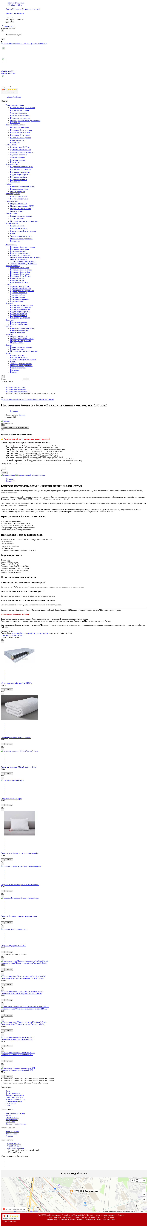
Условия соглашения (14, 1101)
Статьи (8, 1106)
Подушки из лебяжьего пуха (21, 167)
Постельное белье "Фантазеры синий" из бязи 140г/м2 (22, 978)
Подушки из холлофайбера (20, 169)
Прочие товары (12, 223)
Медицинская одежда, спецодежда (23, 221)
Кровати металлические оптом (22, 186)
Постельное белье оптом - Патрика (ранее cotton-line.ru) (25, 1083)
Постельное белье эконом (20, 135)
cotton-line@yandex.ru (15, 1148)
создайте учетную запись (38, 633)
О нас (8, 1091)
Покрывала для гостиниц (20, 118)
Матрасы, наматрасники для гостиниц (25, 121)
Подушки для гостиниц (19, 110)
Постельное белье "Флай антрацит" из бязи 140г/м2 (21, 994)
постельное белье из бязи (13, 635)
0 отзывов (14, 411)
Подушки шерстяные (18, 180)
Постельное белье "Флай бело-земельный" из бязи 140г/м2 (24, 1009)
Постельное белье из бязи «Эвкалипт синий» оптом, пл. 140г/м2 (28, 1079)
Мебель (8, 184)
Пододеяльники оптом (19, 282)
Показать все (15, 123)
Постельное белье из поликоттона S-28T (17, 1055)
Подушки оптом (12, 164)
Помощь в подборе (37, 475)
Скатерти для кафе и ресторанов (23, 231)
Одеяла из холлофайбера (19, 147)
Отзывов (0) (10, 481)
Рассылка (9, 1136)
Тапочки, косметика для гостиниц (23, 264)
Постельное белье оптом (96, 1215)
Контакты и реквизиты (15, 1095)
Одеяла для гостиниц (18, 113)
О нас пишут (11, 1103)
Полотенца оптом (13, 194)
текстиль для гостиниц (105, 1217)
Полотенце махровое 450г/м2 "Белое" (16, 738)
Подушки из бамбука (18, 177)
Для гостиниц (11, 245)
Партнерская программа (15, 1113)
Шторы (13, 234)
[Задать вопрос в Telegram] (3, 51)
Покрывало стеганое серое (11, 799)
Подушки (9, 303)
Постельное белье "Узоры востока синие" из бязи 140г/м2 (23, 963)
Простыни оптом (17, 280)
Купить (4, 473)
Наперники (14, 370)
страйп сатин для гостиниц (84, 1217)
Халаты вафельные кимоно (21, 216)
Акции (8, 1115)
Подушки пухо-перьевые (20, 174)
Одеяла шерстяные (17, 160)
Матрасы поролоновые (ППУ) (22, 206)
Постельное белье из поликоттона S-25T (17, 1039)
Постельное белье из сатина (21, 130)
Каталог (4, 101)
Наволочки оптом (17, 140)
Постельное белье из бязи (20, 133)
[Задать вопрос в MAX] (3, 49)
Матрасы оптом (12, 201)
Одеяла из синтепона (18, 155)
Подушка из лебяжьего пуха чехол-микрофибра (19, 853)
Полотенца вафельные (19, 199)
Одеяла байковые (17, 301)
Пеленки (13, 372)
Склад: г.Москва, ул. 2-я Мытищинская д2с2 (23, 9)
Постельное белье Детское (20, 138)
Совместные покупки (14, 1097)
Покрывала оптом (17, 226)
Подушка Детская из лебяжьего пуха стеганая (19, 916)
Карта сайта (10, 1122)
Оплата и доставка (13, 1093)
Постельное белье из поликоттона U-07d (17, 1070)
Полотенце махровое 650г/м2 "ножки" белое (18, 767)
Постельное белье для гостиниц (22, 108)
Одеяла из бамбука (17, 157)
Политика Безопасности (15, 1099)
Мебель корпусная (17, 192)
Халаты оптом (11, 213)
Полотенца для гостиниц (20, 115)
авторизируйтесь (17, 633)
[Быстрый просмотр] (2, 641)
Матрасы (9, 334)
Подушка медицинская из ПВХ (13, 946)
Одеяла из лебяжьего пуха (20, 150)
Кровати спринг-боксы (19, 189)
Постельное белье (13, 266)
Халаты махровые (17, 219)
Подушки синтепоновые (20, 172)
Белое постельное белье (19, 127)
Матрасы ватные (16, 211)
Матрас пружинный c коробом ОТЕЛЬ (16, 683)
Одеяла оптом (11, 144)
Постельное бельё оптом (15, 125)
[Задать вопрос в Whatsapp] (3, 54)
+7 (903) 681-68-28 (8, 73)
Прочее (8, 353)
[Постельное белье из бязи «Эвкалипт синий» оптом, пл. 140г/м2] (27, 400)
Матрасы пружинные (18, 204)
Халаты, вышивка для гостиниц (22, 261)
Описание (10, 479)
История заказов (12, 1134)
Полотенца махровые (18, 196)
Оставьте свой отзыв (9, 1221)
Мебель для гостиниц (18, 259)
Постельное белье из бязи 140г (18, 391)
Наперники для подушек (20, 318)
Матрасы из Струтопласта (20, 209)
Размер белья (6, 464)
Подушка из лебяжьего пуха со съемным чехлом (20, 885)
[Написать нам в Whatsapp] (3, 85)
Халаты (9, 345)
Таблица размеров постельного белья (15, 427)
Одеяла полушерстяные (19, 299)
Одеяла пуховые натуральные (22, 152)
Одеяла (8, 284)
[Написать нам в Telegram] (1, 80)
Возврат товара (12, 1120)
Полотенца (10, 320)
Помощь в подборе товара (16, 1124)
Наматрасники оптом (18, 228)
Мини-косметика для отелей (21, 239)
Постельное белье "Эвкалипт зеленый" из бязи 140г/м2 (23, 1024)
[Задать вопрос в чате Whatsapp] (8, 475)
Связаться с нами (12, 1118)
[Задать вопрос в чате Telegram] (22, 475)
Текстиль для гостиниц (15, 105)
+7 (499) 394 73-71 (8, 71)
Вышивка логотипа (18, 368)
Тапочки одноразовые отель (21, 236)
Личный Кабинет (12, 1132)
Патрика (22, 415)
